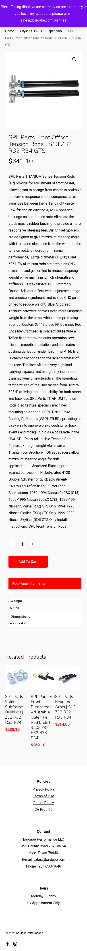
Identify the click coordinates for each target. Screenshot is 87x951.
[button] (74, 59)
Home (9, 31)
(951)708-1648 (49, 866)
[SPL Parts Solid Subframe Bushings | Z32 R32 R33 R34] (17, 677)
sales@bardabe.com (36, 20)
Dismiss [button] (59, 20)
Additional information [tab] (29, 583)
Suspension (53, 31)
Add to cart (28, 562)
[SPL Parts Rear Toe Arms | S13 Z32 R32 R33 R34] (67, 677)
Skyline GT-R (29, 31)
